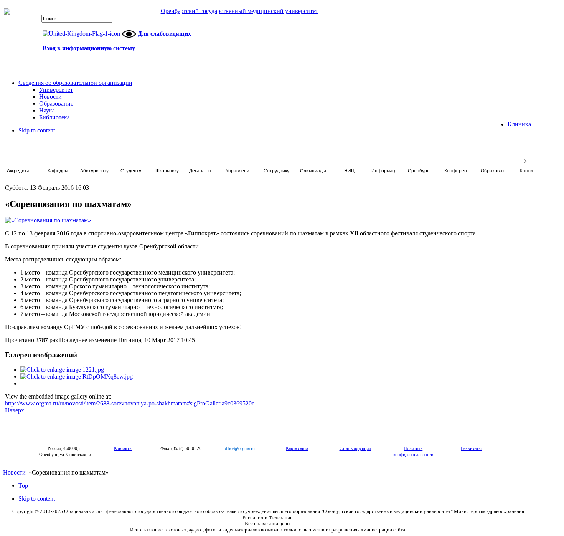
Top (23, 485)
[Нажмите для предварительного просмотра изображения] (48, 220)
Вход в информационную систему (89, 48)
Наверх (14, 410)
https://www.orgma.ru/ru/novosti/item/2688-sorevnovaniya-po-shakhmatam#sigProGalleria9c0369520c (129, 403)
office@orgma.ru (239, 448)
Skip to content (36, 130)
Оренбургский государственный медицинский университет (239, 11)
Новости (14, 472)
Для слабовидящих (164, 33)
